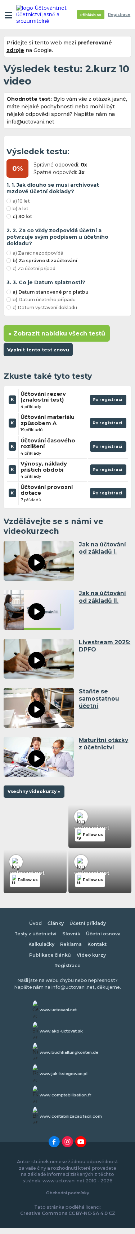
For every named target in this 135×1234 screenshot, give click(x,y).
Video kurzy (91, 955)
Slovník (71, 933)
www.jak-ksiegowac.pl (63, 1073)
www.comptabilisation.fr (65, 1094)
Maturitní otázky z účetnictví (103, 744)
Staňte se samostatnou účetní (99, 698)
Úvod (35, 923)
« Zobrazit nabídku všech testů (56, 333)
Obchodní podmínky (67, 1192)
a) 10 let (21, 201)
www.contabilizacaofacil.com (71, 1116)
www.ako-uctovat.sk (61, 1031)
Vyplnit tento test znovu (38, 349)
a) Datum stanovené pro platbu (51, 292)
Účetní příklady (87, 923)
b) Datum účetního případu (44, 299)
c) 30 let (22, 216)
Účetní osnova (103, 933)
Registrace (119, 14)
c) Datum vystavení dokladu (45, 307)
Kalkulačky (41, 944)
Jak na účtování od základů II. (102, 597)
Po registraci (108, 401)
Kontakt (97, 944)
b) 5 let (20, 208)
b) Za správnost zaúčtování (45, 260)
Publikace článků (50, 955)
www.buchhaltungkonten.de (69, 1052)
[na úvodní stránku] (44, 14)
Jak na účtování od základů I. (102, 548)
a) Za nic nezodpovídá (38, 253)
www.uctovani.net (58, 1009)
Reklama (71, 944)
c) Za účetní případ (34, 268)
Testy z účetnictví (35, 933)
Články (56, 923)
